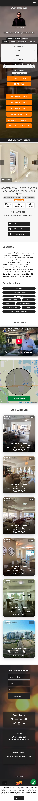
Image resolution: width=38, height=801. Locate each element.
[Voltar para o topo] (4, 783)
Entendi (19, 798)
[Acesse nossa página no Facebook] (12, 719)
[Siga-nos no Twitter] (14, 723)
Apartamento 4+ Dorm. (19, 114)
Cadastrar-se (19, 696)
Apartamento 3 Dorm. (19, 108)
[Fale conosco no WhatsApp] (16, 719)
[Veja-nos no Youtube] (25, 719)
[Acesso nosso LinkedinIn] (24, 723)
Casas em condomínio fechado (19, 120)
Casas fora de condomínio (19, 126)
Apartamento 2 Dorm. (19, 102)
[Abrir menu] (34, 3)
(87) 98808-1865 (20, 8)
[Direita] (36, 162)
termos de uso (25, 794)
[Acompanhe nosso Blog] (19, 723)
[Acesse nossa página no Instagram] (21, 719)
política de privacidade (12, 794)
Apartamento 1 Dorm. (19, 97)
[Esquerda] (2, 162)
